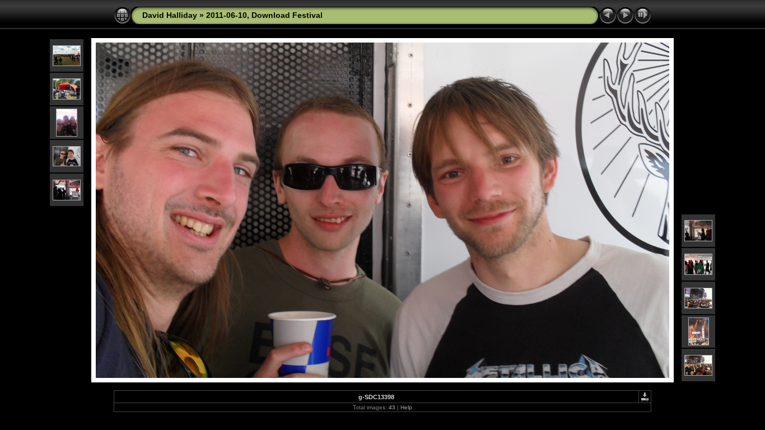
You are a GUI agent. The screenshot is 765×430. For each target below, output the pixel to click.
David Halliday (169, 15)
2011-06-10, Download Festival (264, 15)
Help (406, 407)
